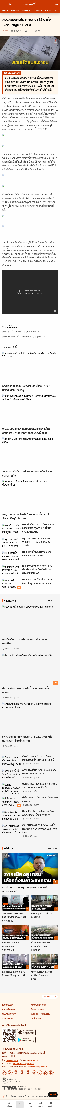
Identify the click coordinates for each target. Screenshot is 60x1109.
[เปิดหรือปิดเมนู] (51, 4)
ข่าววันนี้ (18, 331)
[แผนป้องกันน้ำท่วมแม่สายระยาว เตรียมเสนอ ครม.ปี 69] (11, 556)
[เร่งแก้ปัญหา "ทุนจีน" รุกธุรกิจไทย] (44, 902)
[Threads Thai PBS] (22, 1072)
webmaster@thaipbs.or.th (23, 1063)
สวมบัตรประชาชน (9, 336)
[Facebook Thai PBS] (4, 1072)
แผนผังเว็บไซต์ (7, 1004)
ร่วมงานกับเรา (7, 1018)
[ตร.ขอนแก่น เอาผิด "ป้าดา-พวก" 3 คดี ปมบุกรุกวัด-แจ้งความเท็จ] (11, 584)
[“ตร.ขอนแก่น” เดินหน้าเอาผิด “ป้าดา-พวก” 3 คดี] (44, 961)
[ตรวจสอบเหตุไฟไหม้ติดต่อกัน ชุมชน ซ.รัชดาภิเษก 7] (15, 932)
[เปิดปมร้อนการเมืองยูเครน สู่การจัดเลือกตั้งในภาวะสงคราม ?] (30, 868)
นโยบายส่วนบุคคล (9, 1013)
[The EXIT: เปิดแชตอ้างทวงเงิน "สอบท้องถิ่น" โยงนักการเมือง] (15, 902)
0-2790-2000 (12, 1060)
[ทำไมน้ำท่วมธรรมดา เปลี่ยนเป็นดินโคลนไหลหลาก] (44, 932)
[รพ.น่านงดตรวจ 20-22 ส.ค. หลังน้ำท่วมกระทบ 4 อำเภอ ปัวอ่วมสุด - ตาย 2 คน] (11, 829)
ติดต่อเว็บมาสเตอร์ (38, 1009)
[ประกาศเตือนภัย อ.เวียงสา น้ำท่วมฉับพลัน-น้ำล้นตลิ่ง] (30, 669)
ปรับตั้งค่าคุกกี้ (36, 1018)
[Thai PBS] (29, 4)
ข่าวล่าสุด (6, 331)
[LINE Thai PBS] (28, 1072)
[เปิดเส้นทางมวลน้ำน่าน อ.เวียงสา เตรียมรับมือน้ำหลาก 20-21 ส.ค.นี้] (11, 761)
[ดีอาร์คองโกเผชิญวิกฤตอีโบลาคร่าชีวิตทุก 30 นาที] (15, 961)
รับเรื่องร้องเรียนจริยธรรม (40, 1013)
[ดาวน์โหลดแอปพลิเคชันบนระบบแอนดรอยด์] (26, 1040)
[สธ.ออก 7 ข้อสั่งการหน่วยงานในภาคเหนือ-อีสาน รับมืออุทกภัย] (30, 453)
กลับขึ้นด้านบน (48, 996)
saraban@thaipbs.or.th (37, 1066)
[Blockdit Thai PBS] (45, 1072)
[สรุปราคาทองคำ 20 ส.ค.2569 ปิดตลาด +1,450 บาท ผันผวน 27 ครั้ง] (11, 543)
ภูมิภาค (5, 31)
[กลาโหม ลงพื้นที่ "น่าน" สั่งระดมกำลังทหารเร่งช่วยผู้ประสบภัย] (11, 774)
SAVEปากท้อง (32, 331)
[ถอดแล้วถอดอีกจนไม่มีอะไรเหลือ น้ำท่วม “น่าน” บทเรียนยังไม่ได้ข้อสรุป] (30, 367)
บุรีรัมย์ (39, 336)
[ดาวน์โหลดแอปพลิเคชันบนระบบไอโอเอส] (26, 1032)
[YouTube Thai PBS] (34, 1072)
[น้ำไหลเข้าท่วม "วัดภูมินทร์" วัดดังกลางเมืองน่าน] (11, 802)
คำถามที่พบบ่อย (8, 1009)
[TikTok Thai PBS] (39, 1072)
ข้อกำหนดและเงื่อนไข (38, 1004)
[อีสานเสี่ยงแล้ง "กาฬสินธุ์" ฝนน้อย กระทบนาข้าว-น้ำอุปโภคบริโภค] (11, 816)
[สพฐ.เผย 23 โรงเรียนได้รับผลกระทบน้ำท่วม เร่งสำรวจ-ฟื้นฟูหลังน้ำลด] (30, 495)
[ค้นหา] (10, 4)
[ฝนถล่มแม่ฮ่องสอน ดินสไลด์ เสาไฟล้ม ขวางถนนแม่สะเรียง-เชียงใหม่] (11, 788)
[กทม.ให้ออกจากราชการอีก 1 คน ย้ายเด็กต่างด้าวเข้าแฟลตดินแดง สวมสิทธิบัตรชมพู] (11, 570)
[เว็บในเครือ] (3, 4)
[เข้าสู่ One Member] (56, 4)
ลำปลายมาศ (26, 336)
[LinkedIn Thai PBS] (51, 1072)
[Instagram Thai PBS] (16, 1072)
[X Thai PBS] (10, 1072)
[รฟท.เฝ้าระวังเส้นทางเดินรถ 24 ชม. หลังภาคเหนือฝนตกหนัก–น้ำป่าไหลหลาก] (30, 718)
